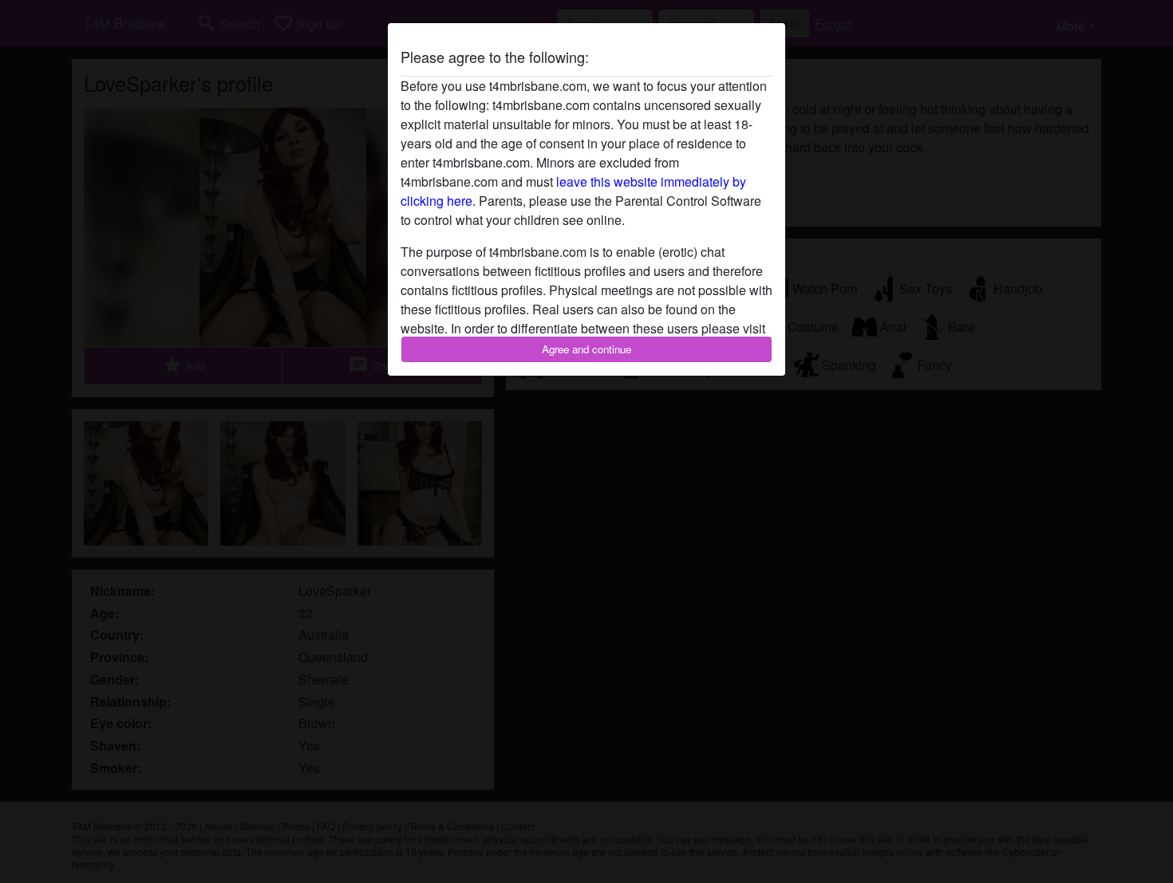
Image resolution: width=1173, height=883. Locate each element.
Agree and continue (586, 349)
